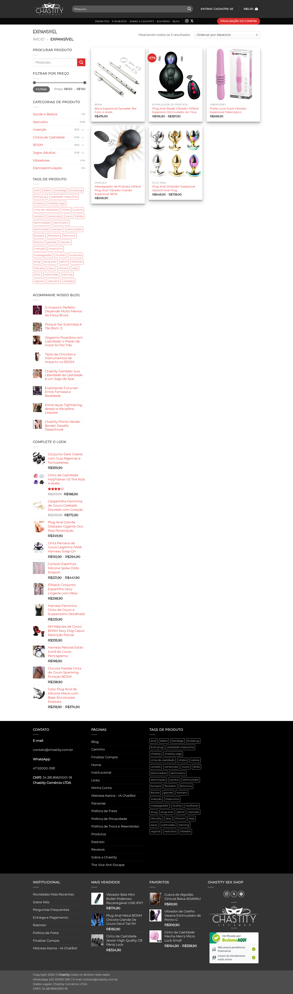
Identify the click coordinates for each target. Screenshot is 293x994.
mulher (60, 255)
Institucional (101, 772)
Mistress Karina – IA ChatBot (113, 796)
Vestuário (40, 122)
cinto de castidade (46, 209)
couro (69, 216)
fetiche (38, 242)
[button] (251, 9)
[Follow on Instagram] (186, 21)
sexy (52, 268)
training (67, 274)
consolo (39, 216)
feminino (69, 235)
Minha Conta (101, 788)
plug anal (50, 261)
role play (39, 268)
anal (37, 190)
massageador (43, 255)
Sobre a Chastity (142, 21)
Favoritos (119, 21)
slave (37, 274)
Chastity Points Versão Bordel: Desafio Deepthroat (62, 425)
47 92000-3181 (44, 768)
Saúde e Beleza (45, 114)
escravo (57, 229)
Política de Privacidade (109, 819)
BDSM (38, 145)
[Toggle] (83, 129)
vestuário (54, 281)
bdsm (47, 190)
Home (96, 765)
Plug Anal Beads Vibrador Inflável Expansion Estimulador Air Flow (175, 110)
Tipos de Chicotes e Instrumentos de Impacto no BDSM (60, 358)
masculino (56, 248)
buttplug (77, 190)
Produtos (102, 21)
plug (37, 261)
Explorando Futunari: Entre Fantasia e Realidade (61, 391)
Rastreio (163, 21)
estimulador (74, 229)
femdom (54, 235)
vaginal (39, 281)
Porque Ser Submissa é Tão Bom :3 (63, 326)
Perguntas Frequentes (51, 910)
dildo (80, 216)
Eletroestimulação (47, 168)
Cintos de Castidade (49, 137)
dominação (41, 229)
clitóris (66, 209)
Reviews (98, 849)
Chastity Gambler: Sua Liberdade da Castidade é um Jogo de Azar (64, 375)
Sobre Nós (41, 902)
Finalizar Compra (104, 757)
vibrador (68, 281)
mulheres (75, 255)
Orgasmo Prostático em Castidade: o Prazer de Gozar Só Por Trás (64, 341)
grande (51, 242)
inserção (39, 248)
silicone (63, 268)
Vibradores (41, 160)
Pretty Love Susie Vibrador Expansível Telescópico (228, 110)
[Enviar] (189, 9)
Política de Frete (104, 811)
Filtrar (41, 89)
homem (65, 242)
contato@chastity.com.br (53, 750)
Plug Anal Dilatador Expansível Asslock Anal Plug (173, 188)
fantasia (39, 235)
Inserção (39, 129)
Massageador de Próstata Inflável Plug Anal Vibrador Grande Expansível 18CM (118, 190)
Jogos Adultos (44, 153)
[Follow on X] (192, 21)
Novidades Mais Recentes (53, 894)
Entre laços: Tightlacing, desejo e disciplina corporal (64, 408)
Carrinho (98, 749)
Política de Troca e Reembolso (115, 826)
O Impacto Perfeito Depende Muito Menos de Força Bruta (63, 311)
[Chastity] (49, 9)
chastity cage (56, 203)
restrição (77, 261)
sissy (75, 268)
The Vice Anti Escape (108, 865)
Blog (176, 21)
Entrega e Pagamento (50, 917)
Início (38, 39)
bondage (61, 190)
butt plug (40, 196)
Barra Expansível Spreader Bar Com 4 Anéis (116, 110)
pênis (64, 261)
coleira (78, 209)
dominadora (42, 222)
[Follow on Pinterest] (241, 894)
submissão (51, 274)
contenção (55, 216)
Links (95, 780)
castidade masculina (63, 196)
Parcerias (98, 803)
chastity (39, 203)
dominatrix (61, 222)
